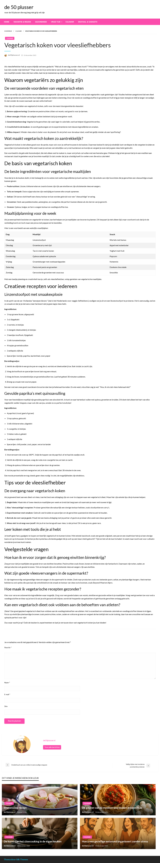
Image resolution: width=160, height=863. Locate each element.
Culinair (70, 22)
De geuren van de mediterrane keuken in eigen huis (112, 807)
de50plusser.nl (14, 55)
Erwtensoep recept (15, 807)
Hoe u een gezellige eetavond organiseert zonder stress (115, 841)
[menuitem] (6, 22)
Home (6, 22)
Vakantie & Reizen (22, 22)
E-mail (7, 694)
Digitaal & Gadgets (87, 22)
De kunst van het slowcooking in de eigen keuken (33, 841)
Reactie (8, 647)
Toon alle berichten (52, 747)
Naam (7, 682)
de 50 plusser (18, 7)
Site (6, 706)
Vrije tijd (55, 22)
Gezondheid (41, 22)
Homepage (8, 31)
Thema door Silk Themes (16, 859)
